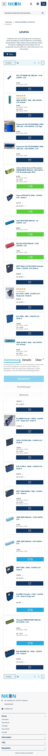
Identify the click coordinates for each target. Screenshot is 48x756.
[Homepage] (14, 3)
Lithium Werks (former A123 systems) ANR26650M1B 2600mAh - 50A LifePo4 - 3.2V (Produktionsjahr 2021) (30, 170)
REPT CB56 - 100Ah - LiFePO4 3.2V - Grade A (28, 568)
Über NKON (5, 729)
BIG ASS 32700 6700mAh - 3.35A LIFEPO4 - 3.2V (27, 244)
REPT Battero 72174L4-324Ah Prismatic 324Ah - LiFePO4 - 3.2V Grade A (29, 267)
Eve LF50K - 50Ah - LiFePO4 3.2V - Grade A (28, 317)
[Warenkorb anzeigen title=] (43, 4)
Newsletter (6, 748)
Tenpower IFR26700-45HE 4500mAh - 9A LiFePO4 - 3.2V (28, 621)
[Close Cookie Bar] (43, 359)
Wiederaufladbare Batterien (25, 22)
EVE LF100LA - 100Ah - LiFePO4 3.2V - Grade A (29, 467)
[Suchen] (43, 12)
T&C (3, 742)
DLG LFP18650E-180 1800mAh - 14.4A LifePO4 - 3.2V (29, 76)
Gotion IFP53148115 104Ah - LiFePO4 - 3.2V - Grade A (29, 196)
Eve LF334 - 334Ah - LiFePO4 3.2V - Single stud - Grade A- (28, 294)
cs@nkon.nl (8, 709)
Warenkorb (5, 723)
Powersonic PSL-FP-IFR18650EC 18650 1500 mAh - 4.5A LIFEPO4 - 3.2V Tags (29, 125)
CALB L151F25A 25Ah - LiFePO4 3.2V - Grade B (29, 441)
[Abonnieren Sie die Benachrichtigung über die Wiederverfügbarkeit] (29, 89)
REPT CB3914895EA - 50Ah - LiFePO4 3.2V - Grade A (29, 492)
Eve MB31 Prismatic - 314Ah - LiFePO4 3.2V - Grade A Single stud (29, 595)
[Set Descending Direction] (18, 63)
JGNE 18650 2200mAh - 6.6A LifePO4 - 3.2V (29, 542)
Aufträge (5, 726)
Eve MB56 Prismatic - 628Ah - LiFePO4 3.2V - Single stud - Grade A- (29, 419)
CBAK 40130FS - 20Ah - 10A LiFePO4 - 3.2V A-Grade (29, 343)
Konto (4, 716)
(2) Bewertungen (21, 98)
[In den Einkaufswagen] (30, 186)
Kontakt (4, 732)
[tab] (24, 703)
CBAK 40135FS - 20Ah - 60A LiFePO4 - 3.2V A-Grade (29, 101)
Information (6, 737)
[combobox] (21, 13)
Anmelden (5, 719)
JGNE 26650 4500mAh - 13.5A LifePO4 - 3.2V (29, 518)
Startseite (8, 22)
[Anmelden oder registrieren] (31, 4)
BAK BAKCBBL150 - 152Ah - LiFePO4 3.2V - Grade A (29, 652)
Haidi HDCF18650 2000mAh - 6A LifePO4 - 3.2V (27, 222)
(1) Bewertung (20, 291)
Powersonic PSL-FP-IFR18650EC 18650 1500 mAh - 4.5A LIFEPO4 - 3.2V (29, 147)
